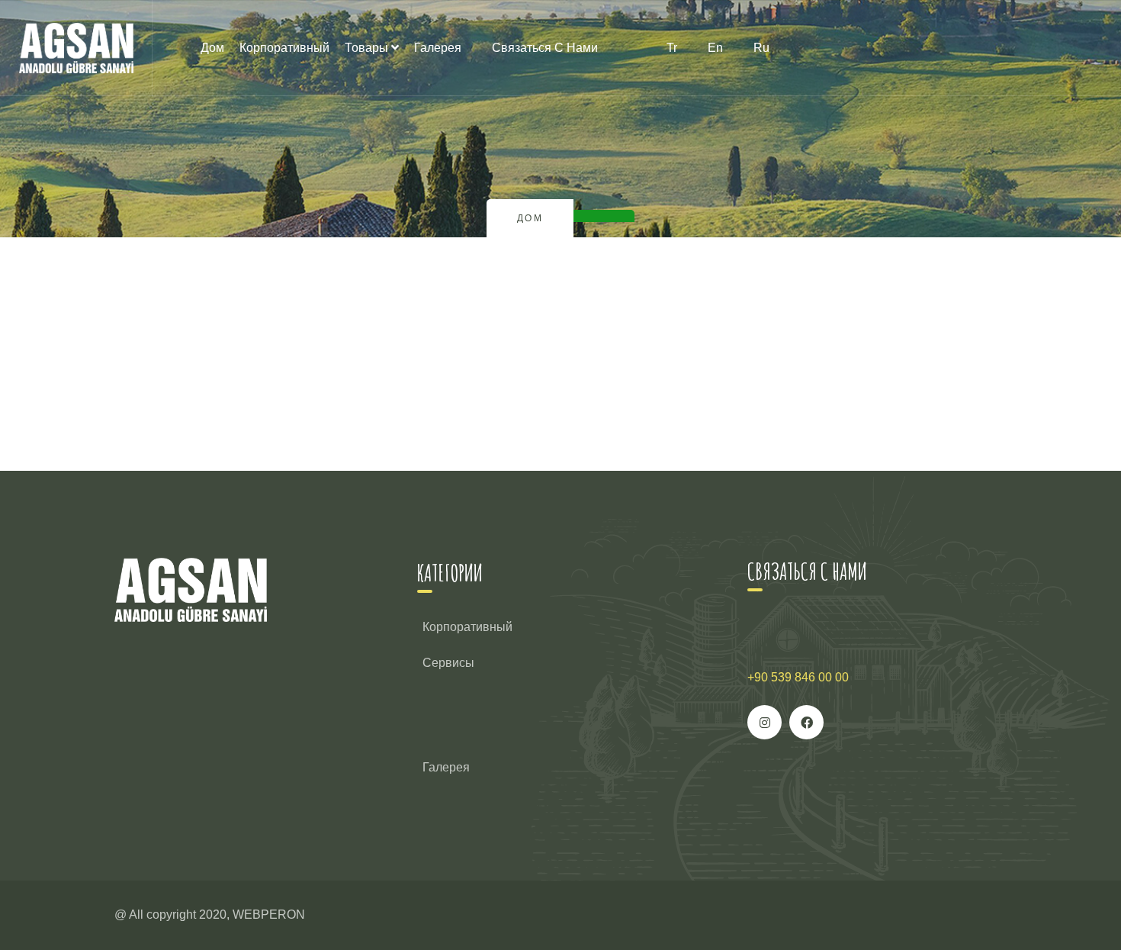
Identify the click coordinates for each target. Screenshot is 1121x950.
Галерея (437, 47)
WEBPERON (269, 914)
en (715, 47)
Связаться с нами (545, 47)
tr (671, 47)
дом (212, 47)
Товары (366, 47)
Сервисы (448, 662)
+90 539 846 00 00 (798, 677)
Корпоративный (284, 47)
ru (761, 47)
